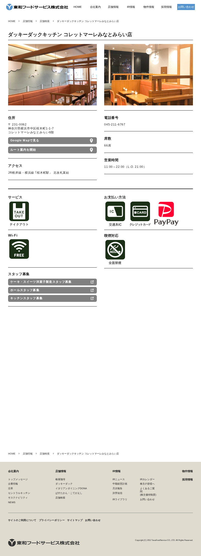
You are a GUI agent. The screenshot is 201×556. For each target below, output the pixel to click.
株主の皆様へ (147, 483)
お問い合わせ (186, 6)
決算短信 (117, 493)
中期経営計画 (120, 483)
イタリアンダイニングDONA (71, 488)
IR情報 (131, 6)
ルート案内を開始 (23, 149)
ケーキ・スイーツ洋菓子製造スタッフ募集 (41, 282)
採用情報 (166, 6)
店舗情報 (113, 6)
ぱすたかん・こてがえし (68, 493)
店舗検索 (60, 497)
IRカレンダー (147, 479)
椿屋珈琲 (60, 479)
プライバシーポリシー (52, 520)
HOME (78, 6)
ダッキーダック (64, 483)
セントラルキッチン (19, 493)
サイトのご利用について (22, 520)
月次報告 (117, 488)
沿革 (10, 488)
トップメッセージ (18, 479)
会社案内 (95, 6)
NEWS (11, 502)
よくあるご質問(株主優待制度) (148, 491)
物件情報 (148, 6)
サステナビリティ (18, 497)
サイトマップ (75, 520)
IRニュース (119, 479)
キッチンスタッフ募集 (26, 298)
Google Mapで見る (24, 140)
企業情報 (13, 483)
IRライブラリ (120, 499)
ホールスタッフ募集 (24, 290)
